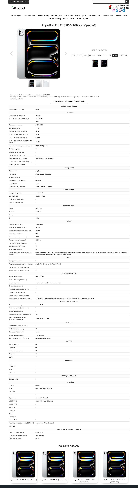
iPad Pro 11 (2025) (107, 15)
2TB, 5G (92, 55)
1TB (73, 55)
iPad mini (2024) (56, 15)
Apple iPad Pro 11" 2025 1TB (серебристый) (24, 480)
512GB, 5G (123, 55)
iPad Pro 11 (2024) (16, 15)
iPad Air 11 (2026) (55, 19)
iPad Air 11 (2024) (30, 15)
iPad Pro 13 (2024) (82, 19)
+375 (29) (120, 5)
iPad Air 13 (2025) (94, 15)
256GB (99, 55)
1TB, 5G (79, 55)
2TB (85, 55)
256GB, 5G (107, 55)
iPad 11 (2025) (68, 15)
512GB (115, 55)
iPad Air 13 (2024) (43, 15)
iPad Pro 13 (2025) (121, 15)
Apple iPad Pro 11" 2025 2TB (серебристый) (54, 480)
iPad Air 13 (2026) (68, 19)
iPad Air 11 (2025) (80, 15)
